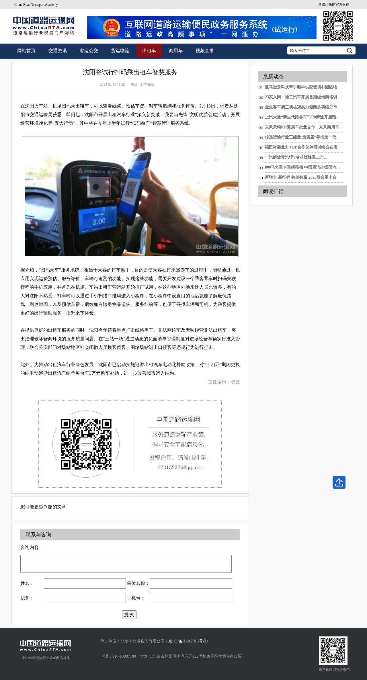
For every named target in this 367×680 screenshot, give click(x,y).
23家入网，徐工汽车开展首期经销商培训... (303, 97)
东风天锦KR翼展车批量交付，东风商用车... (304, 127)
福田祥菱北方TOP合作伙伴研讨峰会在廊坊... (301, 149)
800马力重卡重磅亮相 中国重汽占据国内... (302, 167)
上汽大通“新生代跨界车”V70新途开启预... (302, 117)
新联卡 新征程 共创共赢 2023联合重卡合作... (301, 179)
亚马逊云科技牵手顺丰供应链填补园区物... (303, 87)
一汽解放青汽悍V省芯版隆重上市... (296, 157)
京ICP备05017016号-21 (188, 641)
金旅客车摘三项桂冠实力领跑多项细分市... (303, 107)
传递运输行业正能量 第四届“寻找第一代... (302, 137)
